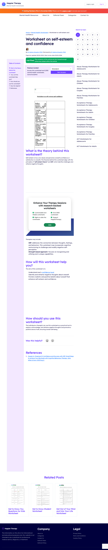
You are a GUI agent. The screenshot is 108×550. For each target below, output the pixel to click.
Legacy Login (90, 4)
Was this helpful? (15, 86)
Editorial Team (58, 15)
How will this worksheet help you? (13, 77)
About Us (45, 15)
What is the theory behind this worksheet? (15, 70)
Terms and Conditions (79, 536)
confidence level (48, 272)
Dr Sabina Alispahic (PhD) (35, 52)
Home (28, 32)
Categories (72, 15)
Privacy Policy (77, 533)
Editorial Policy (42, 543)
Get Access (61, 72)
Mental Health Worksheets (39, 32)
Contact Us (84, 15)
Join (49, 225)
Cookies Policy (77, 538)
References (14, 88)
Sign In (102, 4)
